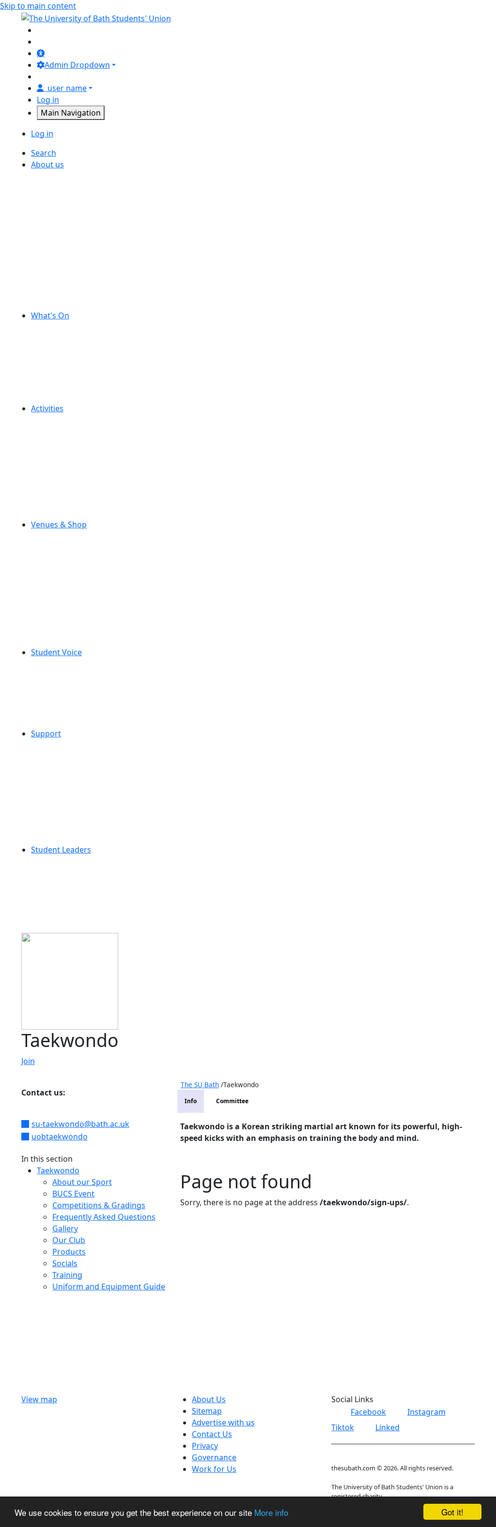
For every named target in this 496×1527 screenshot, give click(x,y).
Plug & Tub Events (79, 373)
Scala (55, 559)
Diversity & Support (82, 454)
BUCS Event (73, 1193)
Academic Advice (77, 756)
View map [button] (39, 1399)
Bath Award (67, 907)
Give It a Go (67, 362)
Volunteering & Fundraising (97, 513)
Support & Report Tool (87, 838)
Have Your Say (72, 687)
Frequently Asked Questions (103, 1217)
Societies (62, 489)
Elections (62, 675)
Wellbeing (64, 814)
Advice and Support (82, 745)
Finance (60, 222)
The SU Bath (200, 1084)
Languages (66, 919)
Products (69, 1251)
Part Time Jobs (72, 269)
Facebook (368, 1412)
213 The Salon (71, 536)
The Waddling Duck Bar (89, 617)
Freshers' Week (74, 350)
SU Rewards (68, 640)
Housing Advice (74, 780)
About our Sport (82, 1182)
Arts (54, 431)
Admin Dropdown (77, 65)
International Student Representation (115, 698)
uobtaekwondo (59, 1136)
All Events (63, 327)
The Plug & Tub (74, 605)
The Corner (67, 582)
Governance (68, 234)
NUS (54, 257)
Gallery (65, 1228)
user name (67, 88)
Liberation (65, 710)
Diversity (62, 211)
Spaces (59, 280)
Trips (55, 396)
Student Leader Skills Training (100, 873)
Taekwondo (58, 1170)
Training (67, 1275)
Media (57, 466)
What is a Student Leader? (93, 861)
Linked (387, 1427)
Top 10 (58, 722)
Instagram (426, 1412)
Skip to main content (38, 5)
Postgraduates (73, 478)
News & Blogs (71, 245)
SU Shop (62, 571)
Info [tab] (191, 1101)
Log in (48, 99)
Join (28, 1061)
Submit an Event (76, 385)
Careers (60, 187)
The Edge (63, 594)
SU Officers (67, 292)
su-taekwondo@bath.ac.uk (80, 1124)
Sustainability (70, 304)
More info (271, 1512)
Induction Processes (83, 884)
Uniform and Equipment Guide (108, 1286)
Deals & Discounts (79, 338)
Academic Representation (93, 664)
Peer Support (70, 791)
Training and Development (95, 896)
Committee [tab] (232, 1101)
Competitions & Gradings (98, 1205)
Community (67, 443)
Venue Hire (66, 629)
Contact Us (66, 199)
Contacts (62, 826)
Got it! (452, 1512)
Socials (65, 1263)
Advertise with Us (78, 176)
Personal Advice (75, 768)
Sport (56, 501)
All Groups (65, 420)
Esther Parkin (71, 547)
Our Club (68, 1240)
